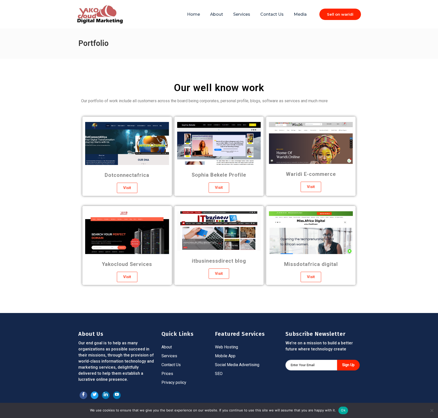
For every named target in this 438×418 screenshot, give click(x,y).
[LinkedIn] (106, 395)
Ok (343, 410)
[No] (431, 410)
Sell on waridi (340, 14)
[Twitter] (94, 395)
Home (193, 14)
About (216, 14)
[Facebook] (83, 395)
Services (241, 14)
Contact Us (272, 14)
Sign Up (348, 365)
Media (300, 14)
